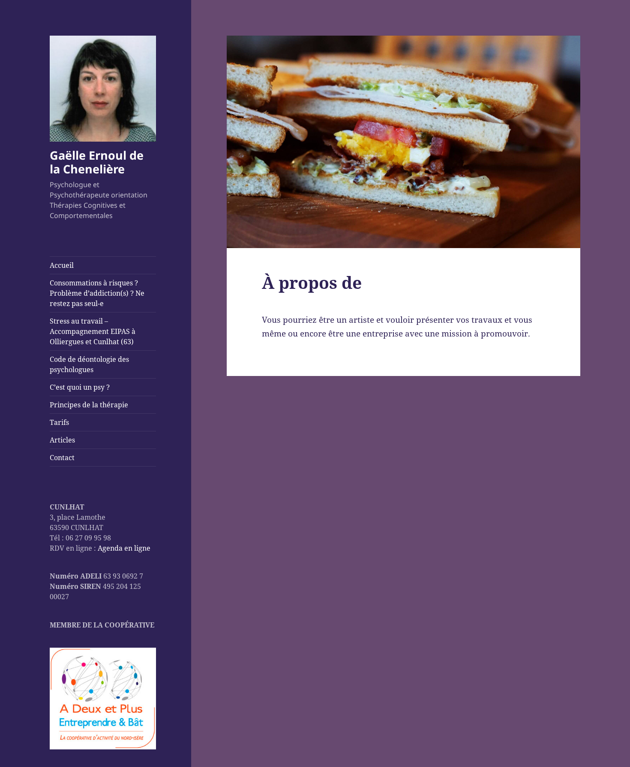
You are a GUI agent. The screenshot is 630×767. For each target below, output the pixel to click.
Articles (62, 440)
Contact (62, 457)
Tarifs (59, 422)
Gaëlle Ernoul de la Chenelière (97, 162)
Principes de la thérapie (89, 404)
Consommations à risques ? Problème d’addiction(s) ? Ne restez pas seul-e (97, 293)
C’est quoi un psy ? (80, 387)
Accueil (62, 265)
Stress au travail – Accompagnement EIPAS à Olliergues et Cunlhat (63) (92, 331)
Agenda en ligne (124, 548)
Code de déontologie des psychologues (89, 364)
